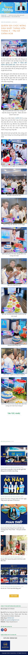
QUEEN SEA (18, 118)
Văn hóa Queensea (6, 22)
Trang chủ (3, 15)
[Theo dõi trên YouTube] (5, 629)
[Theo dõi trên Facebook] (2, 629)
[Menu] (2, 2)
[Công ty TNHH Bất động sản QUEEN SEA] (14, 1)
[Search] (26, 1)
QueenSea (13, 653)
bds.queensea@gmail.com (11, 620)
